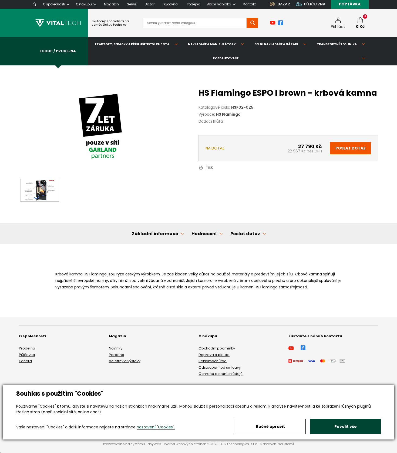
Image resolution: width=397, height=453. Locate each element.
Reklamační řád (212, 361)
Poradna (116, 354)
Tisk (209, 167)
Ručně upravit (270, 426)
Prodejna (27, 348)
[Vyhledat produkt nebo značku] (252, 23)
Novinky (115, 348)
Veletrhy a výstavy (124, 361)
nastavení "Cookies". (156, 427)
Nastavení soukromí (277, 444)
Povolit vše (345, 426)
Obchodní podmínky (216, 348)
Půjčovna (27, 354)
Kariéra (25, 361)
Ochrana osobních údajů (220, 373)
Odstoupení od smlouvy (219, 367)
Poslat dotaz (350, 148)
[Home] (34, 4)
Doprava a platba (214, 354)
